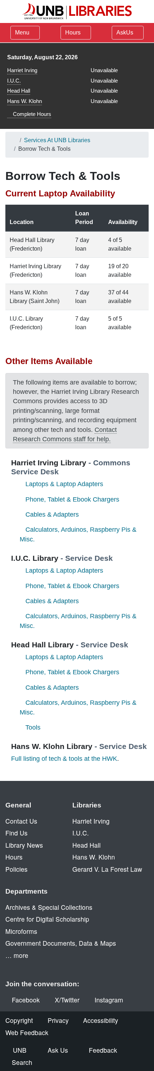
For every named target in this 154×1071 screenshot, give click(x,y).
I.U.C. (14, 81)
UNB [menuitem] (20, 1050)
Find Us (16, 832)
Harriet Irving (22, 70)
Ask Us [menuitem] (58, 1050)
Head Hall (18, 91)
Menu (22, 32)
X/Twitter (67, 999)
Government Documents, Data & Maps (60, 943)
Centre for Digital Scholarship (47, 918)
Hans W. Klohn (24, 101)
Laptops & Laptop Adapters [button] (64, 484)
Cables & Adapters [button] (52, 514)
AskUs (125, 32)
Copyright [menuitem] (19, 1020)
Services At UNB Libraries (57, 140)
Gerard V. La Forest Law (107, 869)
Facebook (26, 999)
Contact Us (21, 820)
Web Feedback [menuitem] (26, 1032)
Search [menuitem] (22, 1062)
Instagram (109, 999)
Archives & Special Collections (48, 907)
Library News (24, 844)
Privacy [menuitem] (58, 1020)
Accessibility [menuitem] (100, 1020)
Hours (73, 32)
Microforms (21, 931)
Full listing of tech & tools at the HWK (64, 758)
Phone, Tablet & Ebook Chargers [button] (72, 499)
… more (16, 955)
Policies (16, 869)
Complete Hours (31, 114)
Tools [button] (32, 727)
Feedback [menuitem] (103, 1050)
